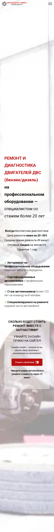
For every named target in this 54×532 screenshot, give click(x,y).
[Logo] (14, 4)
